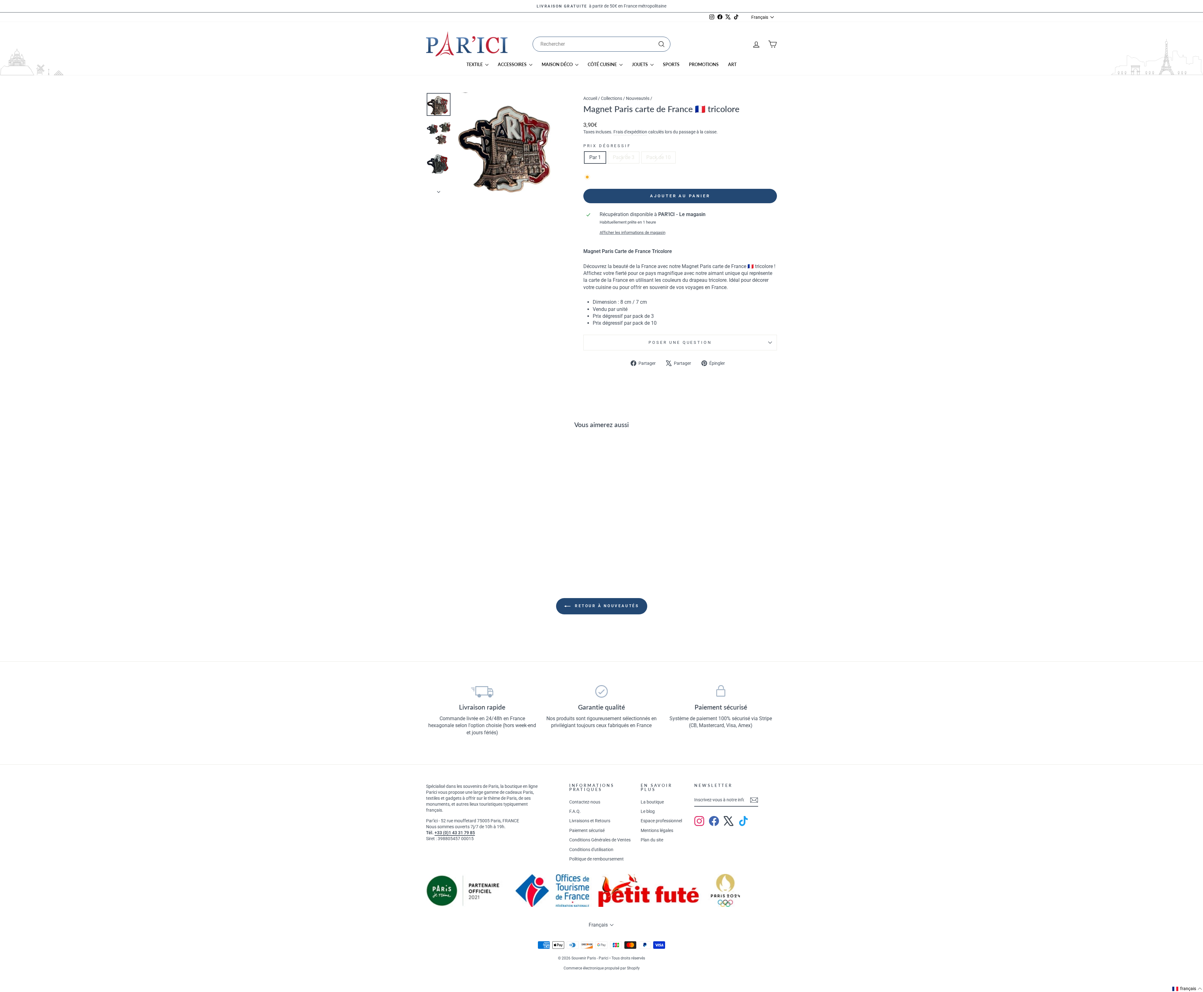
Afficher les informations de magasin (632, 232)
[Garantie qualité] (601, 691)
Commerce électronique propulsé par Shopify (602, 968)
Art (732, 64)
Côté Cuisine (603, 64)
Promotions (704, 64)
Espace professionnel (661, 820)
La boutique (652, 801)
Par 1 (595, 157)
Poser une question (679, 342)
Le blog (648, 811)
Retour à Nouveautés (606, 606)
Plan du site (652, 839)
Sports (671, 64)
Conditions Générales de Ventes (600, 839)
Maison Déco (558, 64)
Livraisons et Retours (589, 820)
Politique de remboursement (596, 858)
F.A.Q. (575, 811)
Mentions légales (657, 830)
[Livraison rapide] (482, 691)
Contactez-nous (584, 801)
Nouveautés (637, 98)
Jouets (640, 64)
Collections (611, 98)
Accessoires (513, 64)
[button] (1187, 989)
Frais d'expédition (630, 131)
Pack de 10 (658, 157)
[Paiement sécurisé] (720, 691)
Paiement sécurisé (587, 830)
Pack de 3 (623, 157)
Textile (475, 64)
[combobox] (601, 44)
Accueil (590, 98)
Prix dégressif (607, 145)
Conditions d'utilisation (591, 849)
